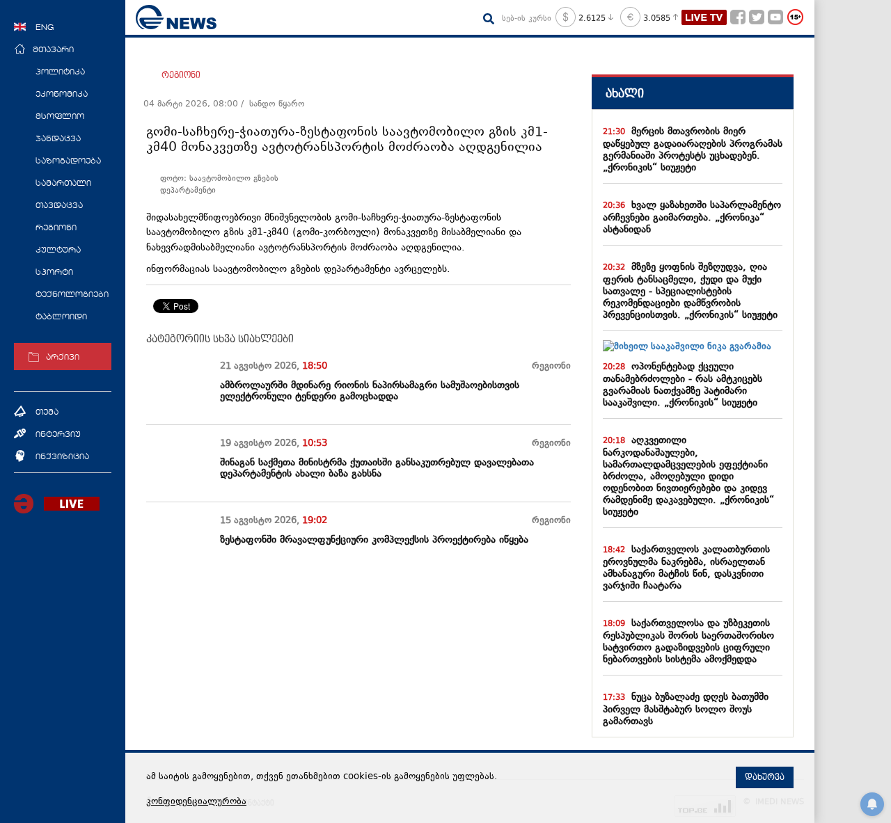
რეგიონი (180, 75)
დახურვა (764, 777)
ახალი (625, 93)
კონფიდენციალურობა (196, 802)
